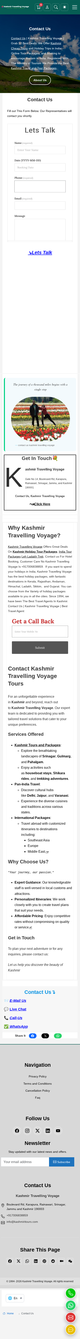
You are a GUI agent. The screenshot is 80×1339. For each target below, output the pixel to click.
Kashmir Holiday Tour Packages (35, 551)
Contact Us (18, 38)
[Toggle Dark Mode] (64, 7)
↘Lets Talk (40, 252)
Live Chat (18, 1009)
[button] (70, 1293)
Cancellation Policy (37, 1090)
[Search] (55, 7)
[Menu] (75, 7)
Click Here (42, 504)
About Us (40, 80)
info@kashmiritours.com (22, 1221)
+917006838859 (17, 1215)
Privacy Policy (38, 1076)
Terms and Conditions (37, 1083)
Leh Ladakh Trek (32, 556)
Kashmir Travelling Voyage (25, 546)
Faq (37, 1097)
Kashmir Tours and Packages (38, 745)
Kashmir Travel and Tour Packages (33, 68)
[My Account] (47, 7)
